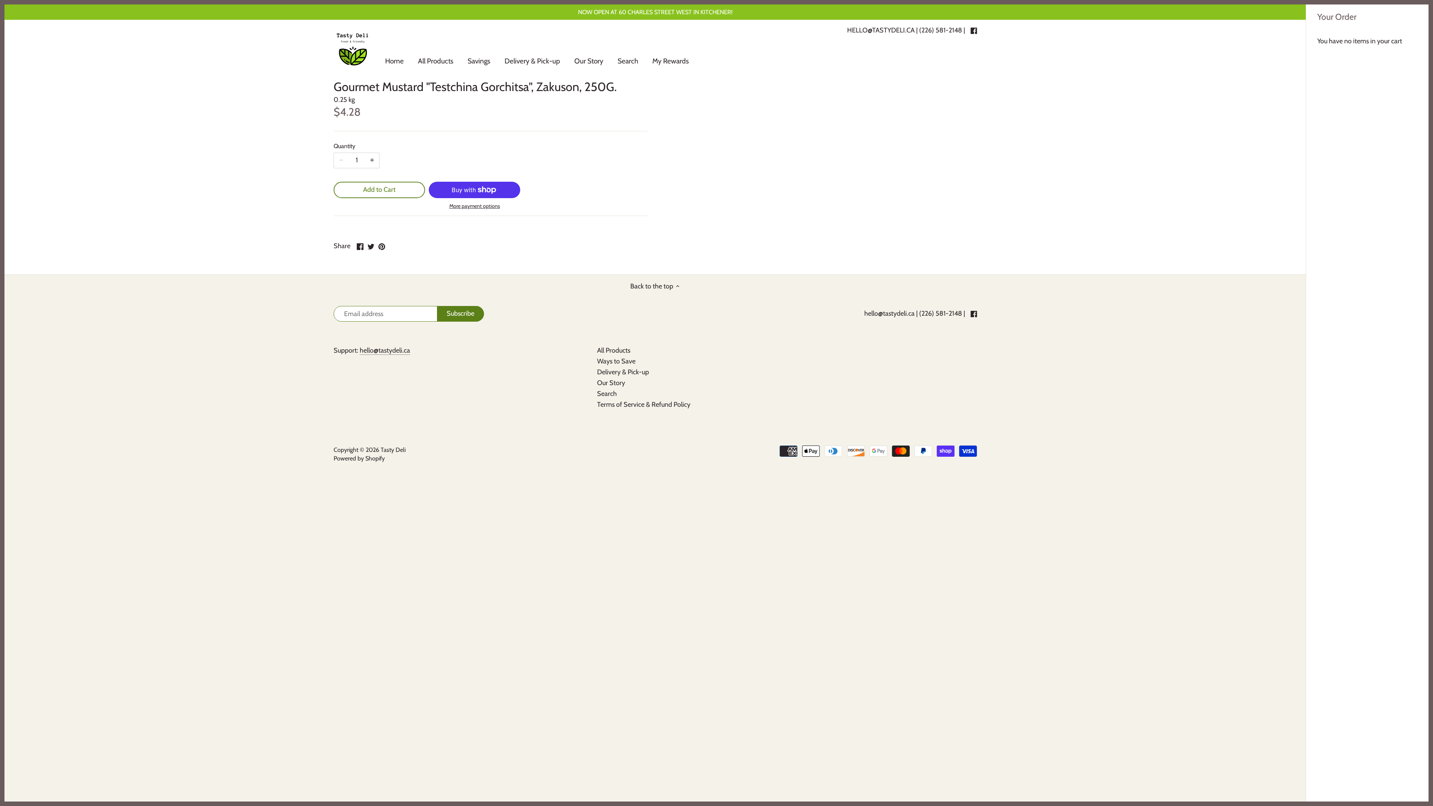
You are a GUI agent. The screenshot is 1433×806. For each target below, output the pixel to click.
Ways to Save (616, 361)
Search (607, 394)
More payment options (474, 206)
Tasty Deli (393, 449)
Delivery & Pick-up (623, 372)
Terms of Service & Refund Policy (643, 404)
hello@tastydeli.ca (889, 313)
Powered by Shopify (359, 458)
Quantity (344, 146)
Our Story (611, 383)
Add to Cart (379, 189)
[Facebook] (974, 313)
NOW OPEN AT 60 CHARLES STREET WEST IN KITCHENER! (655, 12)
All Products (613, 350)
